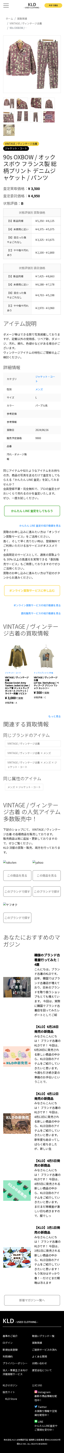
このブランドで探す (17, 891)
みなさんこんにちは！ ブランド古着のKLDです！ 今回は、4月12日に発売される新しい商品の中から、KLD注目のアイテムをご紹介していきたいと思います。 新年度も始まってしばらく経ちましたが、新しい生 (47, 1126)
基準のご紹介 (10, 1336)
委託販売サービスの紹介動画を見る (41, 613)
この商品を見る (17, 875)
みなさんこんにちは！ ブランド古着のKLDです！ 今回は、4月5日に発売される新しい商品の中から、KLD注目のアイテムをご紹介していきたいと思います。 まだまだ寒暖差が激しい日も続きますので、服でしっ (47, 1193)
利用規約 (8, 1356)
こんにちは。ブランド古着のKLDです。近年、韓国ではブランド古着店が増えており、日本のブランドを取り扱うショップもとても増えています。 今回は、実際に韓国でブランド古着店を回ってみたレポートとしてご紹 (47, 992)
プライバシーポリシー (15, 1363)
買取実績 (37, 1342)
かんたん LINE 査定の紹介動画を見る (40, 525)
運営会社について (42, 1370)
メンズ (39, 389)
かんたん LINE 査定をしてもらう (32, 511)
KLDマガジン (10, 1385)
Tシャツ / (45, 672)
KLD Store (11, 1399)
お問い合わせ (39, 1363)
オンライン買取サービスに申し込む (32, 590)
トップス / (38, 672)
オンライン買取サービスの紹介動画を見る (37, 605)
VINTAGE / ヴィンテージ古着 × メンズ (29, 753)
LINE (40, 1421)
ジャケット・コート (16, 148)
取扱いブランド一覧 (43, 1336)
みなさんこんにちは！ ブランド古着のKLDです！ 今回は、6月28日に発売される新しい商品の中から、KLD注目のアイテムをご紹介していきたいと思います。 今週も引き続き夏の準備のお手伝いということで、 (47, 1059)
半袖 (51, 672)
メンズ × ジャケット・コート (24, 787)
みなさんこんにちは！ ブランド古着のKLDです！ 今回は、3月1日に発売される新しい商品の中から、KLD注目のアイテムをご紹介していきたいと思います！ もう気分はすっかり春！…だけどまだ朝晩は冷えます (47, 1260)
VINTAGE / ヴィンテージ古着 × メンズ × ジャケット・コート (32, 765)
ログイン (8, 1342)
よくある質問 (39, 1356)
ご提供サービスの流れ (44, 1349)
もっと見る (54, 716)
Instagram (44, 1392)
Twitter (42, 1407)
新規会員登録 (10, 1349)
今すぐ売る (53, 5)
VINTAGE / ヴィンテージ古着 (21, 143)
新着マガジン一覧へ (32, 1300)
